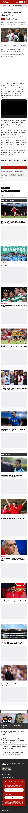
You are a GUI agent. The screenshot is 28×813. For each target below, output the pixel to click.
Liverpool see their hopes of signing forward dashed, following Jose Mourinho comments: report (13, 754)
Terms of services (17, 171)
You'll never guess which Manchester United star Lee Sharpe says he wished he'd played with (14, 740)
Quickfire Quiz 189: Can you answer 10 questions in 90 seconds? (14, 726)
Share (5, 45)
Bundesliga (11, 9)
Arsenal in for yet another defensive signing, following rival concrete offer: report (14, 732)
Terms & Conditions (12, 803)
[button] (2, 2)
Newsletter (24, 45)
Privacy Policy (18, 802)
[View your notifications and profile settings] (13, 2)
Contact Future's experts (7, 777)
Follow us (16, 45)
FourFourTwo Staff (11, 18)
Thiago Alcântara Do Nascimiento (10, 191)
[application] (14, 108)
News (3, 19)
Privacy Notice (19, 173)
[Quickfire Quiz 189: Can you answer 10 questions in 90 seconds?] (14, 721)
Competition (4, 9)
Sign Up (14, 797)
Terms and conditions (7, 774)
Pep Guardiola (5, 187)
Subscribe (21, 2)
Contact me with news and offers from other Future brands (14, 794)
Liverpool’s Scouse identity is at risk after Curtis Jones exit (15, 747)
